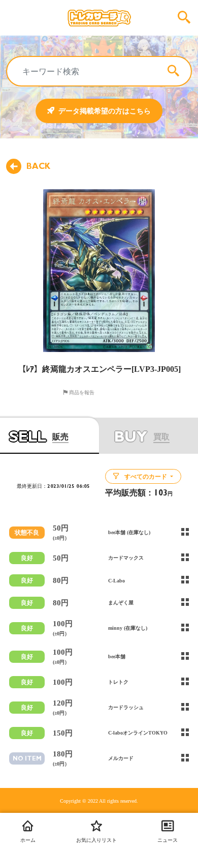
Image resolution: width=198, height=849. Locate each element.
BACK (38, 166)
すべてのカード (146, 477)
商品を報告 (81, 392)
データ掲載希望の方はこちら (104, 110)
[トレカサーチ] (99, 18)
